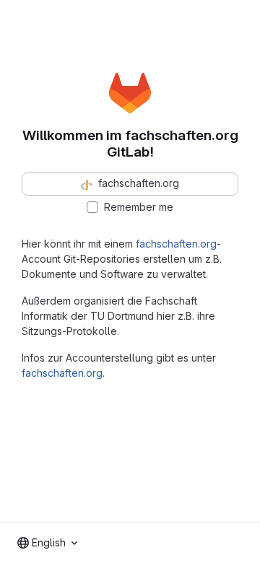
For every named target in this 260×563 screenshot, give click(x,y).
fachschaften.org (176, 243)
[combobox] (47, 542)
